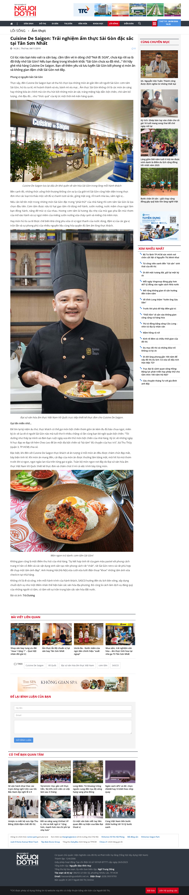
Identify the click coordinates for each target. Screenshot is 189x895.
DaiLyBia (74, 842)
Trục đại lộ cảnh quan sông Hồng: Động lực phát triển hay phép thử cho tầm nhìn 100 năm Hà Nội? (160, 371)
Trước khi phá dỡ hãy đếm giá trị (159, 308)
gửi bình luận (23, 740)
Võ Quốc (52, 665)
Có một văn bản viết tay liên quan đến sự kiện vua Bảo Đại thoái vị (88, 824)
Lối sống (113, 23)
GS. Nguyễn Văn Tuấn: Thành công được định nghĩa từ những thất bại (158, 82)
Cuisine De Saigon (35, 665)
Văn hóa (82, 23)
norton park (32, 837)
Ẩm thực (38, 30)
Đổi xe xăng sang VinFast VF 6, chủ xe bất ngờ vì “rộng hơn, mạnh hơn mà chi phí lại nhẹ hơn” (55, 825)
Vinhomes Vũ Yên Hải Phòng (112, 837)
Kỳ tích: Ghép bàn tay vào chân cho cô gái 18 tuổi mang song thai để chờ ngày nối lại (160, 123)
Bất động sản (132, 837)
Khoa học (98, 23)
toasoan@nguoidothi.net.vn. (75, 876)
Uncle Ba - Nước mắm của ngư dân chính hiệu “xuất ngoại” (87, 651)
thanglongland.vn (69, 837)
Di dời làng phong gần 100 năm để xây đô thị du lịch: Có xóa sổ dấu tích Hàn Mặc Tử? (160, 359)
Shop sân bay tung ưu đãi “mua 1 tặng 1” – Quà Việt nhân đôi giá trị (24, 651)
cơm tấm (103, 665)
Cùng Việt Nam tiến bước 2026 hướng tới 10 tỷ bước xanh (118, 824)
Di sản (55, 23)
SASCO (115, 665)
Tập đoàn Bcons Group (50, 842)
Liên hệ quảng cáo (168, 890)
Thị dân (68, 23)
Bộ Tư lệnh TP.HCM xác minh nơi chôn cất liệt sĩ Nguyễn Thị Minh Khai (160, 256)
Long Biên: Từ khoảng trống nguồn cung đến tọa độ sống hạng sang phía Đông (87, 789)
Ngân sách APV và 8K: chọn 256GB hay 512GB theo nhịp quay (119, 789)
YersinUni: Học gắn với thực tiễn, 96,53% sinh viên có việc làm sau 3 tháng (55, 789)
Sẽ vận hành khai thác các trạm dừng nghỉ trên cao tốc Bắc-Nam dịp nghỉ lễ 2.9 (22, 789)
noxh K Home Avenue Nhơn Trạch (24, 842)
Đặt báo (151, 890)
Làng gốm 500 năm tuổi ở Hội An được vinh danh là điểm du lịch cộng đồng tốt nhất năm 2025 (160, 162)
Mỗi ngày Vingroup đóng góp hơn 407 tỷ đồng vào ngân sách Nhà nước (160, 283)
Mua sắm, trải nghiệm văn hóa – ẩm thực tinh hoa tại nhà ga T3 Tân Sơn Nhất (119, 651)
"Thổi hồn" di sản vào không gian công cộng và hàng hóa (158, 316)
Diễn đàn (129, 23)
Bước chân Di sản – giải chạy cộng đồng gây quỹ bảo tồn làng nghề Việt (159, 200)
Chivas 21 (103, 842)
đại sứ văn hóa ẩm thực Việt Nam (77, 665)
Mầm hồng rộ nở (151, 332)
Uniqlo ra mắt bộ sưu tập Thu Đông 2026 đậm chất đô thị (23, 823)
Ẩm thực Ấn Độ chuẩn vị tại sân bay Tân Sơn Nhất (56, 649)
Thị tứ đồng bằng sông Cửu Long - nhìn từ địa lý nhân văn (159, 325)
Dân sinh (28, 23)
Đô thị (42, 23)
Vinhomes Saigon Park (150, 837)
